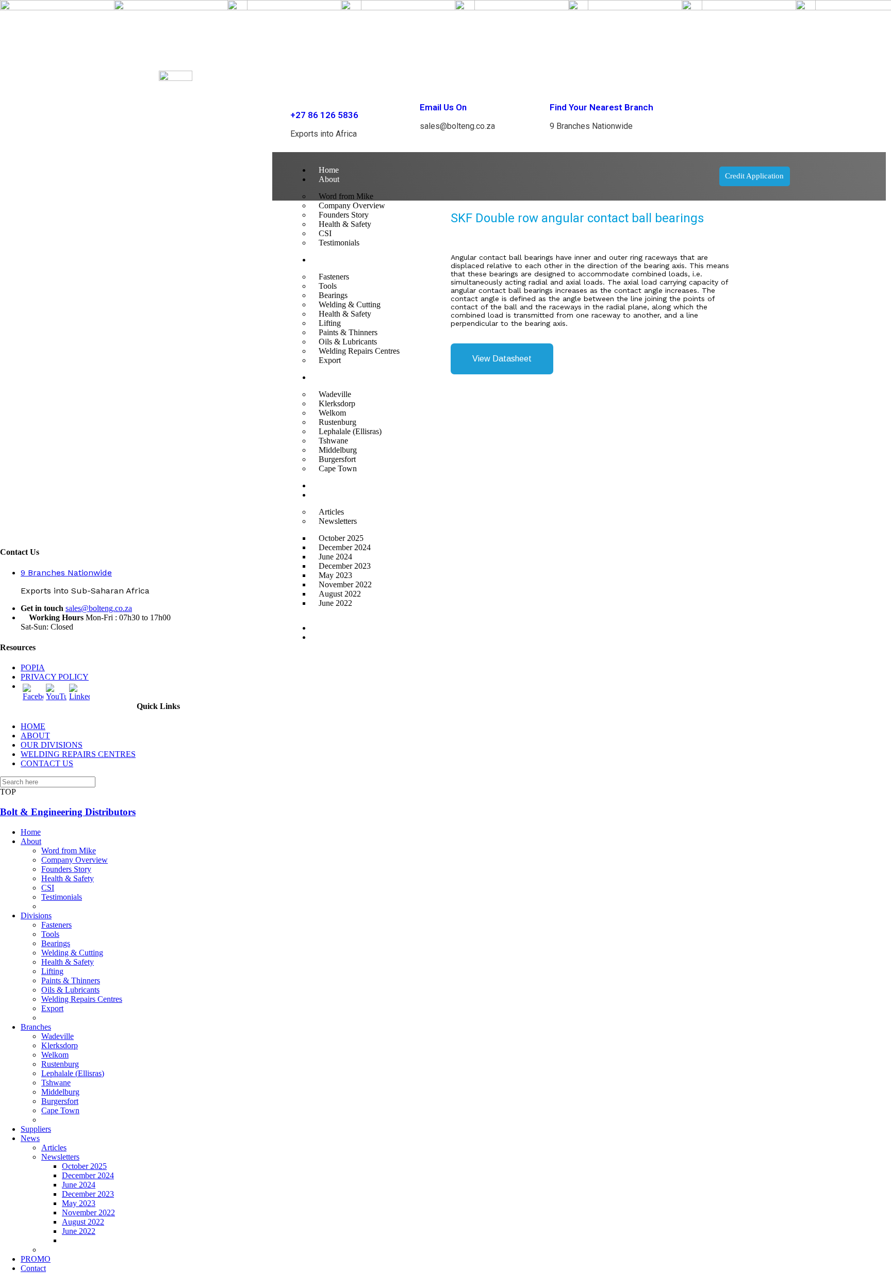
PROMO (334, 627)
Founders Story (66, 869)
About (329, 179)
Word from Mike (68, 850)
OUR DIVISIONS (51, 744)
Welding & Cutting (72, 952)
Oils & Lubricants (70, 989)
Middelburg (60, 1091)
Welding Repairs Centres (81, 999)
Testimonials (61, 897)
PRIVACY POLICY (55, 676)
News (30, 1138)
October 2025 (84, 1166)
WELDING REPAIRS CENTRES (78, 754)
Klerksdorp (59, 1045)
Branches (36, 1026)
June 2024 (78, 1184)
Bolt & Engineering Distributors (68, 811)
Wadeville (57, 1036)
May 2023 (78, 1203)
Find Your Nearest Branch (601, 107)
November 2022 (88, 1212)
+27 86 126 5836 (324, 115)
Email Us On (443, 107)
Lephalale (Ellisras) (72, 1073)
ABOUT (35, 735)
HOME (33, 726)
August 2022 (83, 1221)
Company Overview (74, 859)
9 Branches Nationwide (66, 573)
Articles (54, 1147)
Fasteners (56, 924)
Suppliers (36, 1129)
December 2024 (88, 1175)
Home (329, 170)
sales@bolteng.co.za (98, 608)
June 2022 (335, 603)
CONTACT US (47, 763)
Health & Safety (67, 878)
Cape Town (60, 1110)
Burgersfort (59, 1101)
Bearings (55, 943)
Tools (50, 934)
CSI (47, 887)
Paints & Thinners (70, 980)
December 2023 (88, 1194)
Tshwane (56, 1082)
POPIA (33, 667)
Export (52, 1008)
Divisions (36, 915)
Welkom (55, 1054)
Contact (331, 637)
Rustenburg (60, 1064)
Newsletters (60, 1156)
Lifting (52, 971)
